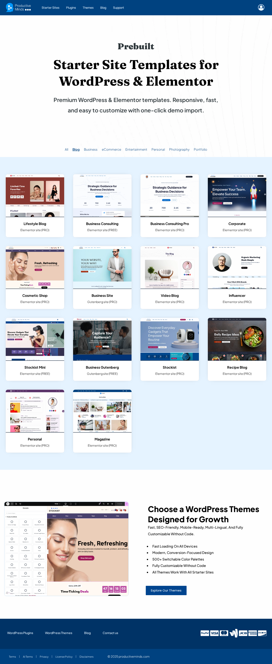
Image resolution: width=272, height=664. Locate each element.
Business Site (102, 295)
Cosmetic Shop (35, 295)
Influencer (237, 295)
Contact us (110, 633)
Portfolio (200, 149)
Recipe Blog (237, 367)
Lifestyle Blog (35, 223)
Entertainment (136, 149)
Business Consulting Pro (169, 223)
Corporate (237, 223)
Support (118, 8)
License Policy (63, 656)
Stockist (170, 367)
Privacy (44, 656)
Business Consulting (102, 223)
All (66, 149)
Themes (88, 8)
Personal (158, 149)
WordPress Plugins (20, 633)
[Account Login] (262, 7)
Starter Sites (50, 8)
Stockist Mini (34, 367)
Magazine (102, 439)
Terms (12, 656)
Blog (103, 8)
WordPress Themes (58, 633)
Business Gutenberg (102, 367)
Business (91, 149)
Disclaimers (86, 656)
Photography (179, 149)
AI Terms (28, 656)
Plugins (71, 8)
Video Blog (170, 295)
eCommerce (111, 149)
